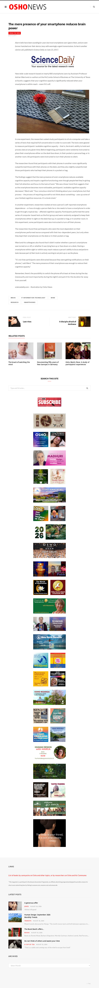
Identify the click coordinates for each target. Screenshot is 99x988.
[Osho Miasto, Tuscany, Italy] (49, 539)
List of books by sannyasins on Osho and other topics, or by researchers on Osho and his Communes (47, 875)
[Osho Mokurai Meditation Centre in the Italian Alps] (57, 741)
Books (27, 932)
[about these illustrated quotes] (49, 846)
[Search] (92, 7)
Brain (13, 298)
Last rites (27, 321)
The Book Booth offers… (34, 929)
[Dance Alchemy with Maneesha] (49, 613)
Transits (27, 921)
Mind (53, 298)
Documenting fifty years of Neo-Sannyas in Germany (48, 363)
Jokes (26, 906)
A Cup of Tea (29, 944)
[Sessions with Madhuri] (49, 465)
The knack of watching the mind (19, 363)
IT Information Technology (33, 298)
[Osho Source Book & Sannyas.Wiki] (57, 594)
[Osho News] (28, 6)
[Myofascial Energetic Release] (57, 723)
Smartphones (29, 302)
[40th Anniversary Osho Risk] (49, 815)
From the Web (14, 33)
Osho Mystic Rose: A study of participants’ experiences (77, 363)
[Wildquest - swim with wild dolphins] (40, 667)
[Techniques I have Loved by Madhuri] (49, 630)
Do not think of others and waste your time (42, 941)
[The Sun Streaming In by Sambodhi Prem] (49, 576)
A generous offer (31, 903)
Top (89, 983)
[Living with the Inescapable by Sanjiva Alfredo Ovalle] (57, 520)
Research (14, 302)
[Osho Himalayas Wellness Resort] (49, 502)
